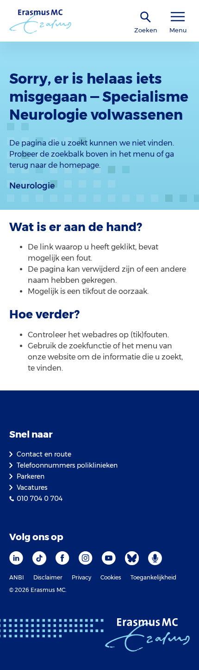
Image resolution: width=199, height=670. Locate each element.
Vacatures (32, 487)
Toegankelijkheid (153, 577)
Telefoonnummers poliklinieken (67, 465)
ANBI (16, 577)
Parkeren (30, 476)
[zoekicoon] (145, 17)
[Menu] (177, 16)
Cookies (110, 577)
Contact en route (44, 454)
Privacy (81, 577)
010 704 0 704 (39, 498)
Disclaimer (47, 577)
